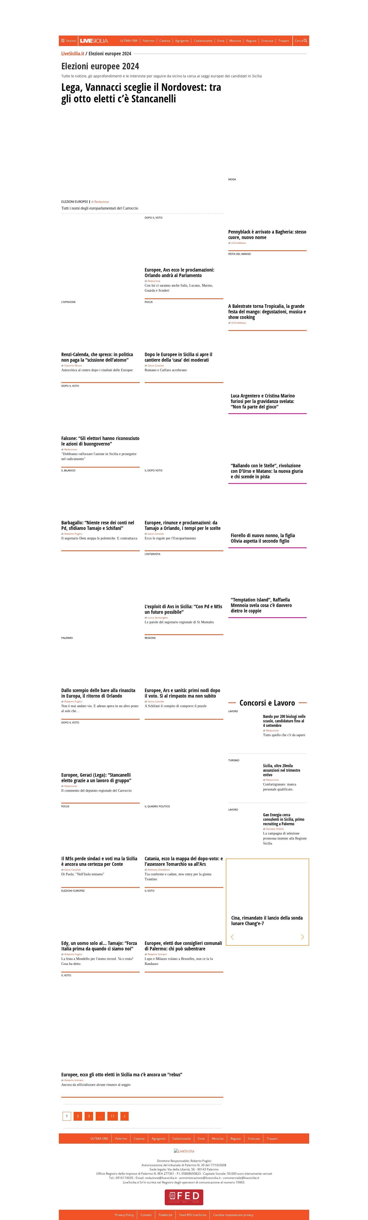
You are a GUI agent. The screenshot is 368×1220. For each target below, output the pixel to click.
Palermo (148, 41)
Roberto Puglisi (73, 533)
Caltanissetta (203, 41)
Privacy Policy (124, 1215)
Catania (164, 41)
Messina (235, 41)
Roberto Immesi (157, 954)
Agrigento (182, 41)
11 (113, 1116)
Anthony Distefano (159, 869)
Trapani (283, 41)
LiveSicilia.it (72, 53)
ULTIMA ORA (129, 41)
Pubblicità (165, 1215)
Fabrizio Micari (73, 365)
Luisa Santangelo (158, 617)
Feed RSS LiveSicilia (192, 1215)
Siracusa (267, 41)
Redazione (101, 201)
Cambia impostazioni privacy (233, 1215)
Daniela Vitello (275, 829)
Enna (220, 41)
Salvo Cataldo (156, 365)
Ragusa (251, 41)
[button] (232, 937)
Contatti (146, 1215)
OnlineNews (238, 243)
